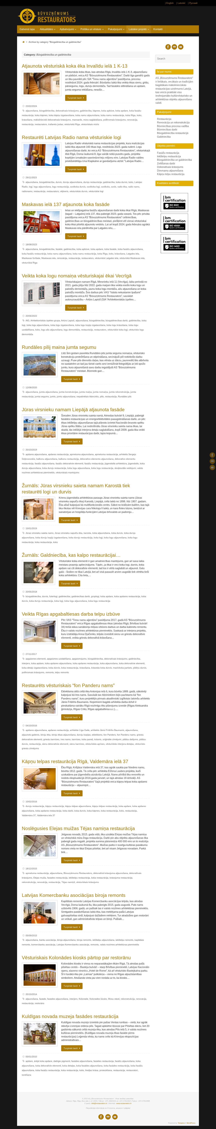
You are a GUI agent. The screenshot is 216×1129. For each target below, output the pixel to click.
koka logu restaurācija (102, 468)
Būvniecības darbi (167, 129)
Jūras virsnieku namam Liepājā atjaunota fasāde (73, 409)
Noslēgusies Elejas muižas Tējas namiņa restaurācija (78, 828)
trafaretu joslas (55, 124)
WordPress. (191, 1123)
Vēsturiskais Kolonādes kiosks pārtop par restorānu (76, 957)
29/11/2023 (31, 177)
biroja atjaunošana (66, 940)
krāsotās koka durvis (101, 667)
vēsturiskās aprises (95, 744)
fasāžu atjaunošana (44, 463)
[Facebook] (212, 455)
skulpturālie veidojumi (125, 468)
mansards (77, 119)
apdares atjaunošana (36, 454)
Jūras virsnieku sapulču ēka (68, 533)
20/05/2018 (31, 591)
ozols (113, 186)
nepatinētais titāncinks (88, 396)
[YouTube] (212, 467)
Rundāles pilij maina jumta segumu (59, 347)
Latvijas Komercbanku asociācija (73, 944)
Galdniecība (164, 136)
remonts (50, 672)
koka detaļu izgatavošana (34, 667)
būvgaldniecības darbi (117, 320)
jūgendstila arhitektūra (116, 463)
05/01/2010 (31, 1056)
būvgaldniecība (46, 110)
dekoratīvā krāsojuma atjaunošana (110, 873)
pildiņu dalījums (130, 739)
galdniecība (86, 110)
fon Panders (110, 734)
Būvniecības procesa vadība (173, 126)
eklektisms (97, 734)
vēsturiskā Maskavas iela (132, 258)
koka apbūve (107, 110)
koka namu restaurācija (112, 115)
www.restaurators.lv (124, 1103)
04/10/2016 (31, 725)
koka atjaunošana (101, 533)
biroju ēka (45, 734)
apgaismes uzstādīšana (59, 658)
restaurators (41, 124)
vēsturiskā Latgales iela (106, 258)
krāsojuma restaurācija (121, 877)
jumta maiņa (85, 392)
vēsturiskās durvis (78, 191)
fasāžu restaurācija (93, 463)
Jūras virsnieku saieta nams (39, 533)
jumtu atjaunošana (66, 396)
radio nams (133, 186)
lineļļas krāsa (91, 1070)
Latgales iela (132, 253)
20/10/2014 (31, 994)
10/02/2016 (31, 801)
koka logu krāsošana (117, 325)
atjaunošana (32, 110)
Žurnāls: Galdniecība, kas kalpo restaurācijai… (71, 555)
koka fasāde (110, 249)
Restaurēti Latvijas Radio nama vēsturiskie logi (71, 137)
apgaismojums (79, 658)
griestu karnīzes (51, 739)
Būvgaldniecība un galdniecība (174, 160)
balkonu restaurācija (69, 459)
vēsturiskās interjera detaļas (120, 744)
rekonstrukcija (29, 882)
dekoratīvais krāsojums (67, 110)
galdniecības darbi (80, 596)
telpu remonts (62, 672)
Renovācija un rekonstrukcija (173, 122)
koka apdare (121, 110)
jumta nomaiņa (100, 392)
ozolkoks (105, 186)
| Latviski (180, 3)
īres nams (66, 739)
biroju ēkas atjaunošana (64, 734)
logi (30, 186)
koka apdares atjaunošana (58, 663)
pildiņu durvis (139, 667)
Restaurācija (164, 119)
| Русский (192, 3)
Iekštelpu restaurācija (169, 156)
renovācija (132, 119)
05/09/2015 (31, 935)
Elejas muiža (39, 877)
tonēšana (26, 1075)
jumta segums (42, 396)
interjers (26, 663)
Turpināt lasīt (75, 98)
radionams (27, 191)
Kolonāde (83, 999)
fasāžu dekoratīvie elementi (69, 463)
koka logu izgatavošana (62, 325)
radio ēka (122, 186)
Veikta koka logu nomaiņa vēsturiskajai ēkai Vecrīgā (77, 275)
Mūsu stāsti (114, 999)
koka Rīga (130, 115)
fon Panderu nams (126, 734)
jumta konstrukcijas (68, 392)
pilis (102, 396)
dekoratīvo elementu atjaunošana (97, 459)
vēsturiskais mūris (90, 124)
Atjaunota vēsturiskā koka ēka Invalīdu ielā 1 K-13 (74, 66)
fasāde (59, 249)
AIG (27, 320)
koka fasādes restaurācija (116, 1065)
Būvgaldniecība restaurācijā (172, 133)
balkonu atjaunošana (46, 459)
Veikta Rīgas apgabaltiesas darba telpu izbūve (71, 614)
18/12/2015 (31, 868)
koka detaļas (68, 1065)
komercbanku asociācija (43, 944)
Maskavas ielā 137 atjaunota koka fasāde (66, 204)
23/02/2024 (31, 106)
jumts (53, 396)
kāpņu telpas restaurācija (104, 806)
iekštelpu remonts (124, 940)
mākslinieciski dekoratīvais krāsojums (52, 119)
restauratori (132, 1070)
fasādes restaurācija (57, 877)
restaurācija (28, 124)
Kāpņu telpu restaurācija (170, 174)
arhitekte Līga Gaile (79, 730)
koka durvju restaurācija (54, 468)
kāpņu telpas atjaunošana (78, 806)
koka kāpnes (41, 115)
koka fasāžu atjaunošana (130, 249)
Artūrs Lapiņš (67, 320)
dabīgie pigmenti (61, 1061)
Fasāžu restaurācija (168, 153)
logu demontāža (72, 329)
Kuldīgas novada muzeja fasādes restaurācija (70, 1016)
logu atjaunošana (42, 186)
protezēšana (105, 1070)
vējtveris (64, 191)
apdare (29, 1061)
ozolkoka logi (93, 186)
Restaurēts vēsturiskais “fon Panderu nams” (68, 685)
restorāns (39, 1003)
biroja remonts (84, 940)
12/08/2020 (31, 387)
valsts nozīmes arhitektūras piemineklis (119, 944)
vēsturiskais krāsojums (87, 882)
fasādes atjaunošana (57, 999)
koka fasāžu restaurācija (34, 253)
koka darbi (68, 810)
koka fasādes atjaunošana (89, 1065)
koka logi (98, 537)
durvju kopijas (84, 734)
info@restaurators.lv (99, 1103)
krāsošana (27, 119)
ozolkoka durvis (78, 186)
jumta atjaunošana (48, 392)
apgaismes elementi (36, 658)
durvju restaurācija (92, 182)
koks (139, 115)
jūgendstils (133, 463)
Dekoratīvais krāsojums (170, 167)
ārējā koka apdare (43, 1061)
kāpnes (96, 110)
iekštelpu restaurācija (79, 877)
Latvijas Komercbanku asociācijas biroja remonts (73, 895)
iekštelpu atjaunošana (103, 940)
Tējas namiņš (68, 882)
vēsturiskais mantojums (67, 472)
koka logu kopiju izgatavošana (90, 325)
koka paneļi (87, 739)
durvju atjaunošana (72, 182)
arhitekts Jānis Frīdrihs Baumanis (107, 730)
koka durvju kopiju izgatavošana (51, 537)
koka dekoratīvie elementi (132, 663)
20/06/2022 (31, 316)
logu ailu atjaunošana (51, 329)
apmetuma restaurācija (106, 454)
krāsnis (97, 739)
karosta (87, 533)
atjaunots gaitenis (30, 734)
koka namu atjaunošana (87, 115)
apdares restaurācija (58, 454)
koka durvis (121, 182)
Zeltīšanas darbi (166, 163)
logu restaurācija (60, 186)
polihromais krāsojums (114, 119)
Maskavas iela (48, 258)
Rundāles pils (124, 396)
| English (169, 3)
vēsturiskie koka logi (118, 329)
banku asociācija (47, 940)
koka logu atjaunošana (38, 325)
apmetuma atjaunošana (82, 454)
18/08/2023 (31, 244)
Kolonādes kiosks (98, 999)
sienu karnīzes (77, 744)
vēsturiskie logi (96, 191)
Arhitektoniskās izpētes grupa (45, 320)
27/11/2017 (31, 654)
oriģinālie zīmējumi (112, 739)
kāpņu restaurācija (54, 806)
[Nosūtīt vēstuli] (212, 461)
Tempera (181, 1123)
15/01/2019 (31, 528)
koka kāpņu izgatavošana (61, 115)
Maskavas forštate (31, 258)
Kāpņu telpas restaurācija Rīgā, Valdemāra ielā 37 (75, 761)
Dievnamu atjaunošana (170, 170)
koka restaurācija (43, 542)
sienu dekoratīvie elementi (55, 744)
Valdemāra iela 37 (46, 815)
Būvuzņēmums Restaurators (78, 873)
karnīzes (76, 739)
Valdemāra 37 (29, 815)
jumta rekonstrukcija (119, 392)
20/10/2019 (31, 449)
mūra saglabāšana (92, 119)
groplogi (95, 596)
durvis (59, 182)
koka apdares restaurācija (127, 596)
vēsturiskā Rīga (72, 124)
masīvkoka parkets (122, 667)
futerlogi (53, 596)
